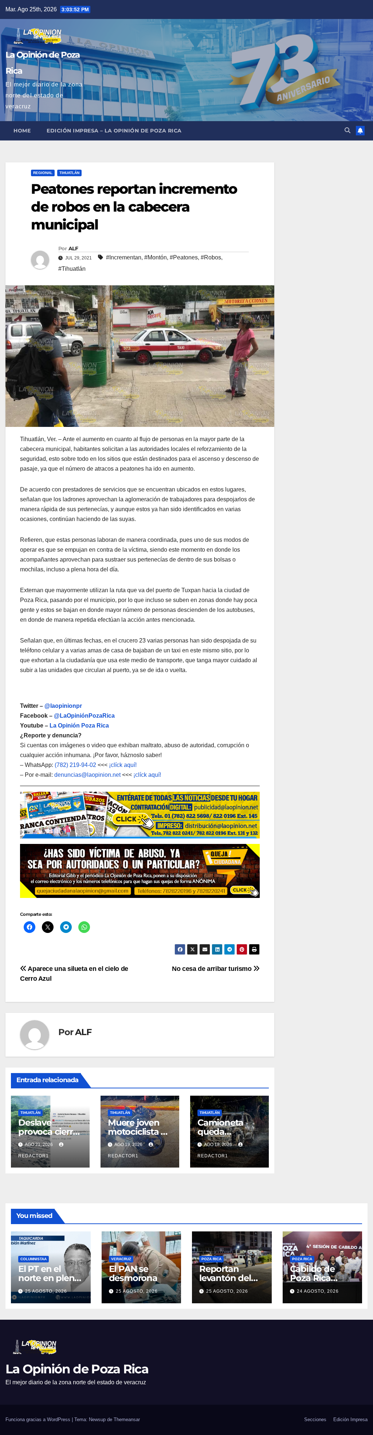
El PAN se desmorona (133, 1274)
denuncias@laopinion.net (87, 775)
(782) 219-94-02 (75, 765)
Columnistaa (33, 1259)
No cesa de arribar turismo (212, 968)
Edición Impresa (350, 1419)
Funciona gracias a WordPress (38, 1419)
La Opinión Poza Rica (79, 725)
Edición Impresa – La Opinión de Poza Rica (114, 130)
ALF (73, 248)
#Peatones (184, 257)
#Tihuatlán (72, 269)
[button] (347, 130)
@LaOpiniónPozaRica (84, 716)
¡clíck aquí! (123, 765)
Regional (42, 173)
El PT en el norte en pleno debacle (49, 1278)
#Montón (155, 257)
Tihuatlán (69, 173)
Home (22, 130)
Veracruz (121, 1259)
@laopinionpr (63, 706)
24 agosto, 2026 (318, 1291)
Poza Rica (211, 1259)
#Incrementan (123, 257)
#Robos (211, 257)
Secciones (315, 1419)
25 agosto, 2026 (46, 1291)
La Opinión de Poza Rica (76, 1369)
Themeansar (127, 1419)
